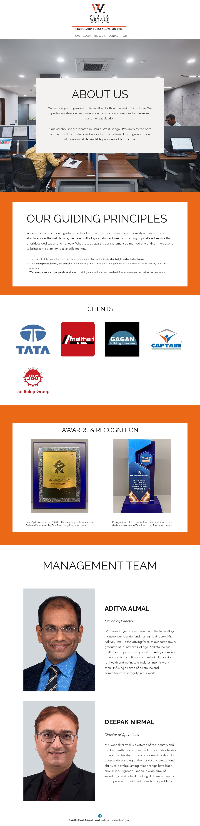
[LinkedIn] (100, 816)
